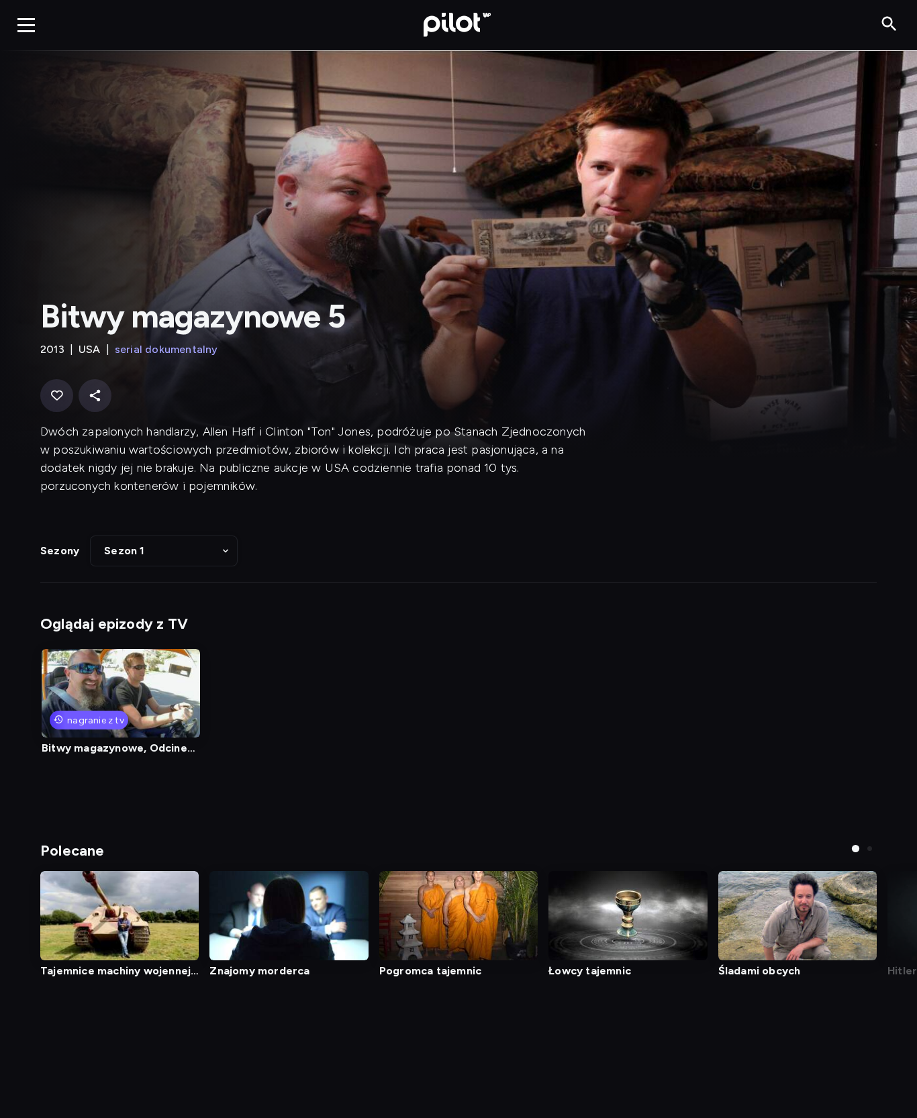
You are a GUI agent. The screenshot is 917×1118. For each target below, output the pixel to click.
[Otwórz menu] (26, 24)
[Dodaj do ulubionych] (56, 395)
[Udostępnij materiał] (95, 395)
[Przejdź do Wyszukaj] (889, 24)
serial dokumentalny (166, 349)
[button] (164, 551)
